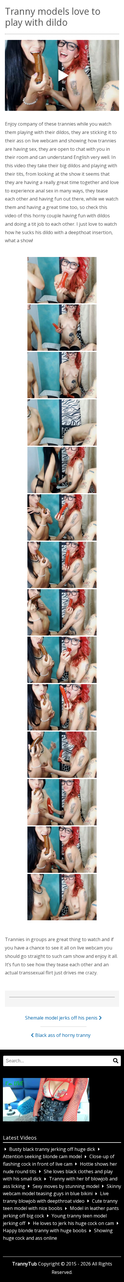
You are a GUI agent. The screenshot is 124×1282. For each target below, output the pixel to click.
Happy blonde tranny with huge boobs (45, 1231)
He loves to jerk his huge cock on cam (73, 1223)
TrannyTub (24, 1264)
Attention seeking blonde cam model (42, 1157)
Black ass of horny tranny (63, 1035)
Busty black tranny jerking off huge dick (52, 1149)
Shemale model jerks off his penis (61, 1018)
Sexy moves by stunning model (66, 1186)
